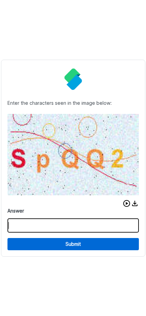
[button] (127, 203)
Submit (73, 244)
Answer (15, 211)
